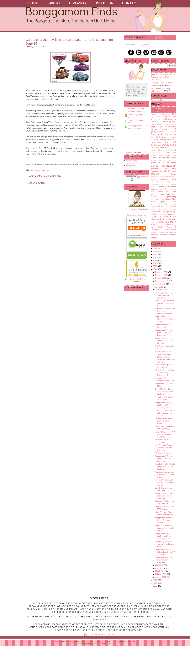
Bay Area (160, 122)
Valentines (155, 235)
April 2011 (159, 568)
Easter (160, 150)
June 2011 (159, 290)
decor (159, 145)
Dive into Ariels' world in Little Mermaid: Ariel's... (164, 420)
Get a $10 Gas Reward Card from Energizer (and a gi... (164, 391)
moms (161, 187)
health (163, 171)
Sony (164, 212)
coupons (171, 139)
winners (154, 237)
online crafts (157, 192)
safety (153, 207)
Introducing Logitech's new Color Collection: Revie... (164, 544)
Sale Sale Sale (163, 207)
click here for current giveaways (137, 44)
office (166, 189)
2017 (155, 251)
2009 (155, 583)
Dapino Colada (107, 644)
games (169, 158)
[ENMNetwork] (136, 277)
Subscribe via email (135, 112)
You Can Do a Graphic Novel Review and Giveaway (164, 447)
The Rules (154, 222)
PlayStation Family (167, 202)
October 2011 (160, 278)
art (162, 119)
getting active (156, 160)
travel (153, 227)
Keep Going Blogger (163, 179)
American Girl (169, 114)
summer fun (169, 216)
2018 (155, 249)
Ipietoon (110, 642)
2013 (155, 263)
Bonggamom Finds (130, 152)
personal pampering (163, 197)
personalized (156, 199)
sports (165, 214)
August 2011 (160, 284)
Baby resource (131, 161)
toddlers (168, 225)
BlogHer (154, 127)
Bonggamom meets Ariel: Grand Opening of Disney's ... (165, 520)
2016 (155, 254)
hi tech (172, 171)
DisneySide (155, 147)
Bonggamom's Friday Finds (137, 209)
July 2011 (159, 287)
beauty (165, 122)
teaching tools (163, 219)
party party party (168, 194)
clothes (159, 137)
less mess (164, 184)
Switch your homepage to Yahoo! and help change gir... (165, 295)
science (173, 207)
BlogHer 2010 (163, 127)
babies (166, 119)
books (160, 134)
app (152, 117)
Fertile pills (129, 163)
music (173, 187)
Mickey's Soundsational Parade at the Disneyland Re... (164, 372)
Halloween (155, 171)
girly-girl (155, 166)
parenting (154, 194)
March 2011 (160, 571)
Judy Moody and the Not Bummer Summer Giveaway (165, 434)
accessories (156, 114)
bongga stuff (168, 129)
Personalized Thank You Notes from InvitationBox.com (165, 311)
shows (158, 209)
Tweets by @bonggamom (161, 100)
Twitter (166, 230)
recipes (173, 204)
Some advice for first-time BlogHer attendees (163, 559)
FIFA (133, 642)
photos (168, 199)
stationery (172, 214)
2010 (155, 580)
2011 (155, 269)
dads (159, 142)
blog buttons (171, 124)
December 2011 (161, 272)
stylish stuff (156, 217)
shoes (153, 209)
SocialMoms (156, 212)
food (168, 155)
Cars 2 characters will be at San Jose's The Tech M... (165, 413)
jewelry (153, 179)
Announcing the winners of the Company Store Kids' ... (165, 474)
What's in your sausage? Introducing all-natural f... (165, 303)
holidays (155, 174)
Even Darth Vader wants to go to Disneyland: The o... (165, 528)
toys (174, 224)
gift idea (161, 163)
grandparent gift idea (163, 169)
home (173, 174)
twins (161, 230)
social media (171, 209)
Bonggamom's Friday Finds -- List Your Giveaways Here (163, 332)
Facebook (159, 153)
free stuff (161, 158)
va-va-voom (171, 232)
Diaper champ (131, 166)
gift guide (167, 160)
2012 (155, 266)
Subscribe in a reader (136, 109)
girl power (171, 163)
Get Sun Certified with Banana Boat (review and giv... (164, 482)
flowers (161, 155)
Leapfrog (154, 184)
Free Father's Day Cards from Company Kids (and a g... (165, 466)
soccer (164, 209)
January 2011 (160, 577)
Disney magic (35, 170)
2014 (155, 260)
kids (174, 179)
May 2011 (159, 565)
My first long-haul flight (164, 453)
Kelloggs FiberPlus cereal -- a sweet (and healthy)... (165, 359)
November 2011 (161, 275)
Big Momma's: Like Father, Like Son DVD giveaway (165, 551)
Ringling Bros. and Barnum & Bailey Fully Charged (165, 319)
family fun (170, 152)
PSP (165, 204)
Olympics (173, 189)
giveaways (169, 165)
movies (48, 170)
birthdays (159, 124)
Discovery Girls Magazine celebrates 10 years (164, 340)
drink (162, 147)
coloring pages (170, 137)
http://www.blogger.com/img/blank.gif (162, 176)
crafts (153, 142)
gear (174, 158)
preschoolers (156, 204)
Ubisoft (173, 230)
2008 (155, 586)
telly (174, 219)
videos (173, 235)
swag (153, 219)
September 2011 (162, 281)
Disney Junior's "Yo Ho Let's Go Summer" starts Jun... (164, 495)
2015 (155, 257)
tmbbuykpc (160, 225)
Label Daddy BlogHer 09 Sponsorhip (163, 182)
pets (163, 199)
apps (159, 117)
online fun (171, 192)
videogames (165, 235)
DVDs (167, 147)
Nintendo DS (156, 189)
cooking (163, 140)
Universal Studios (157, 232)
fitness (153, 155)
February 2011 (161, 574)
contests (155, 139)
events (43, 170)
